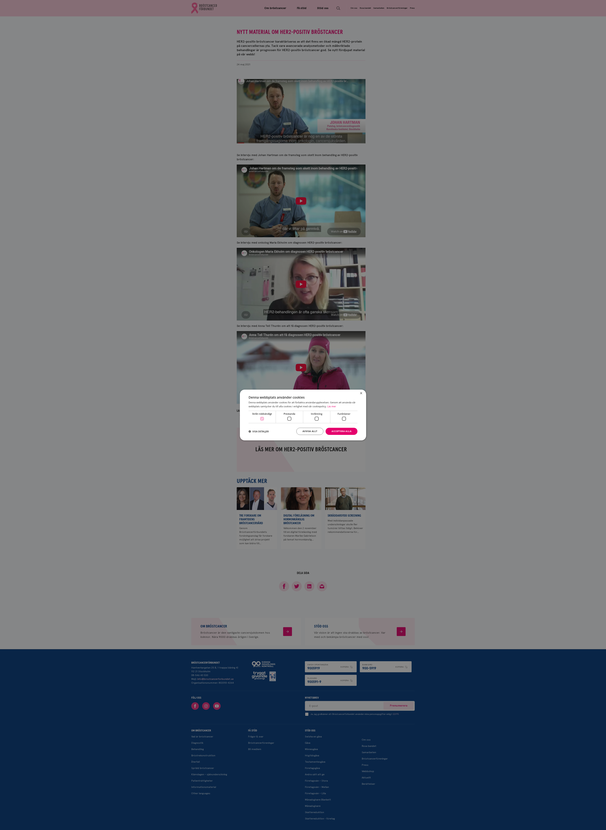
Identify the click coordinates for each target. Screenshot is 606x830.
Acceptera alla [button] (341, 431)
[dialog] (303, 415)
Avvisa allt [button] (310, 431)
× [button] (361, 393)
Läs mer (331, 406)
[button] (259, 431)
